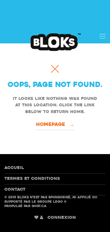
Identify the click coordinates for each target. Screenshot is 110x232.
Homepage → (55, 124)
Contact (15, 189)
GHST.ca (39, 206)
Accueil (14, 168)
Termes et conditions (32, 179)
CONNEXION (62, 218)
